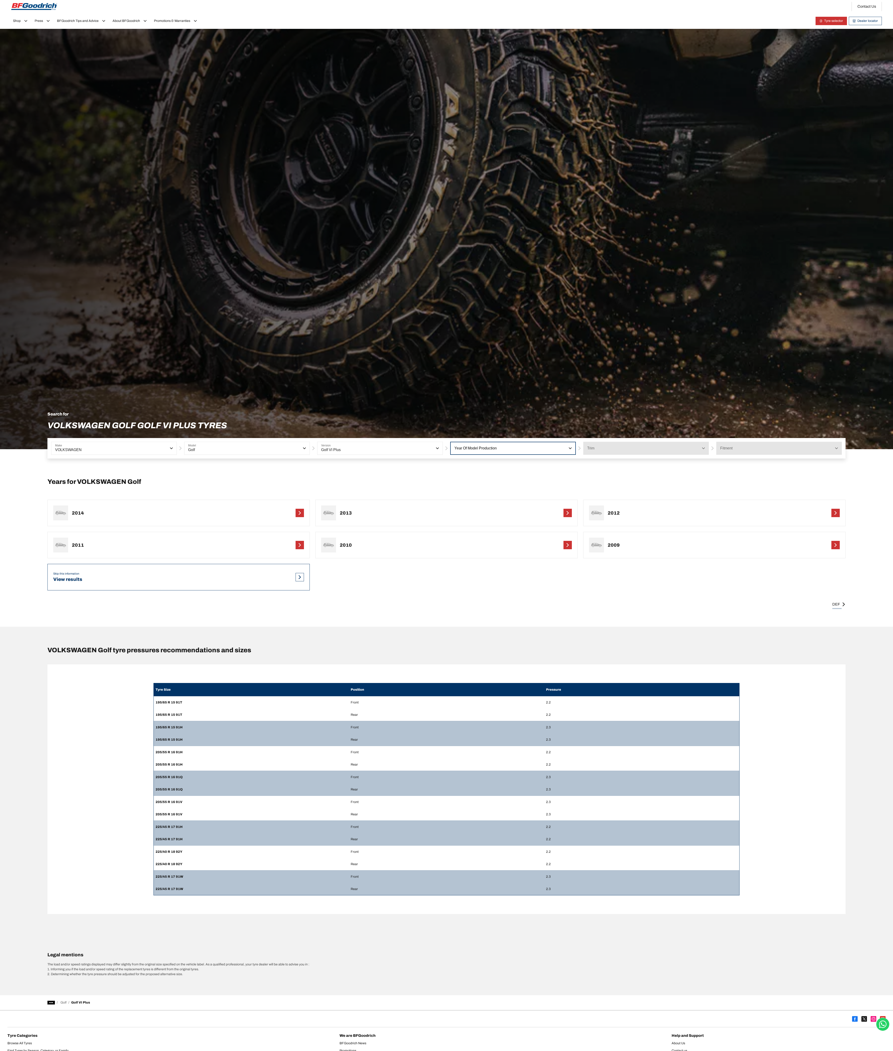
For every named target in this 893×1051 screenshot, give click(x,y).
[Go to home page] (34, 6)
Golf (63, 1002)
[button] (171, 448)
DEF (836, 604)
